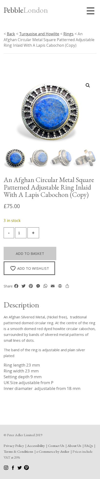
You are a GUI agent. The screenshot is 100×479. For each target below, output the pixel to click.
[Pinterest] (26, 468)
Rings (68, 34)
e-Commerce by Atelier (52, 451)
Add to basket (30, 253)
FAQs (88, 445)
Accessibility (36, 445)
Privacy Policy (14, 445)
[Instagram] (6, 468)
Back (11, 34)
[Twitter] (20, 468)
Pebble (26, 10)
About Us (74, 445)
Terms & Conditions (18, 451)
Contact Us (56, 445)
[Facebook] (13, 468)
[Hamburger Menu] (91, 11)
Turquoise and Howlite (39, 34)
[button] (87, 85)
